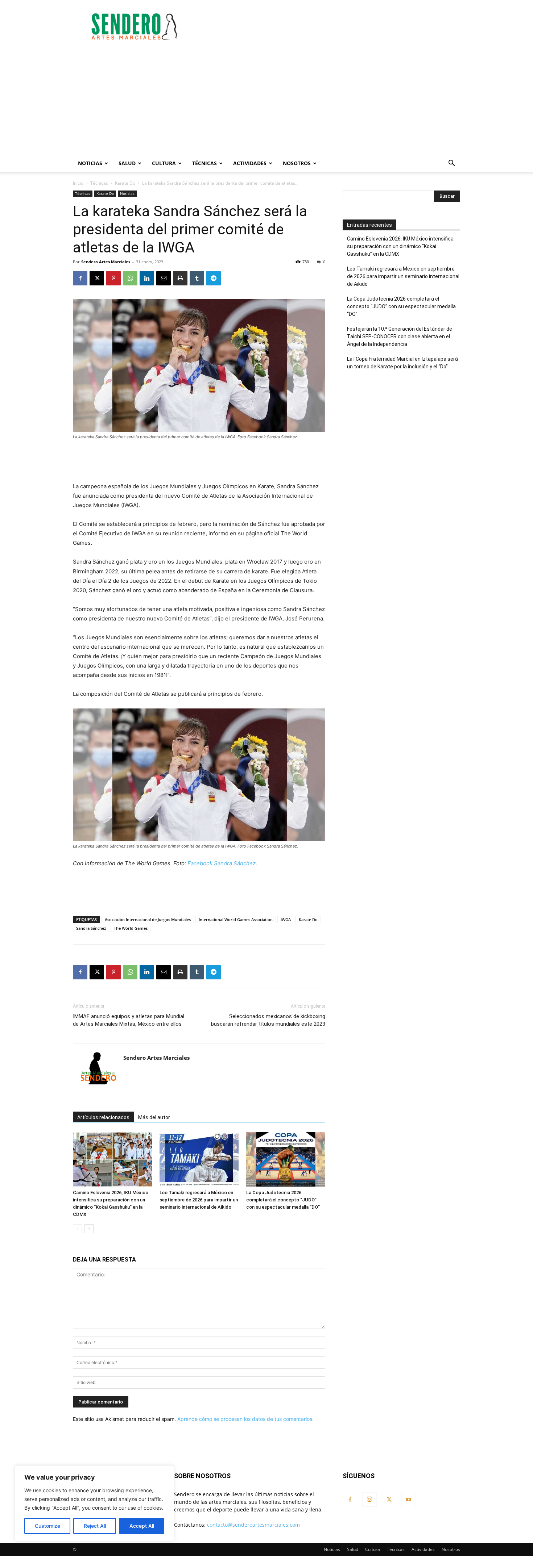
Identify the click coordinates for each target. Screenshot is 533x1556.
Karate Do (125, 183)
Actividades (249, 163)
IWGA (286, 919)
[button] (451, 163)
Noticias (90, 163)
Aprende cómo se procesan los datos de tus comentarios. (245, 1419)
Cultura (164, 163)
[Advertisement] (328, 26)
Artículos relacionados (103, 1117)
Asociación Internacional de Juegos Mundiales (148, 919)
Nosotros (297, 163)
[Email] (163, 278)
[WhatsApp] (130, 278)
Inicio (78, 183)
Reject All (95, 1526)
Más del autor (154, 1117)
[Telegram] (213, 278)
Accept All (141, 1526)
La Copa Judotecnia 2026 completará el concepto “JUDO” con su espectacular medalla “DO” (283, 1200)
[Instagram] (369, 1499)
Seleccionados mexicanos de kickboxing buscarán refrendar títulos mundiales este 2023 (268, 1020)
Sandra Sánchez (91, 928)
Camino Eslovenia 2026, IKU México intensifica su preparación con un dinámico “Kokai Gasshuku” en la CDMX (400, 246)
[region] (94, 1503)
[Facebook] (80, 278)
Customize (47, 1526)
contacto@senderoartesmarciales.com (253, 1524)
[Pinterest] (113, 278)
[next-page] (89, 1228)
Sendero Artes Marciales (105, 261)
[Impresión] (180, 278)
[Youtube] (408, 1500)
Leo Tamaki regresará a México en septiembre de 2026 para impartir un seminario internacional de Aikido (199, 1200)
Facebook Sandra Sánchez (221, 863)
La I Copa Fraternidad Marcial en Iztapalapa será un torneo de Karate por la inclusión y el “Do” (402, 362)
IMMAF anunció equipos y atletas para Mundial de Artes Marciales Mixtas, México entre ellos (128, 1020)
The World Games (131, 928)
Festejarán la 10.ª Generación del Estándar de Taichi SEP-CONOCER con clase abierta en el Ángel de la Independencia (399, 336)
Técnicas (204, 163)
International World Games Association (236, 919)
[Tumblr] (197, 278)
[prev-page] (77, 1228)
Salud (127, 163)
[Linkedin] (147, 278)
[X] (97, 278)
